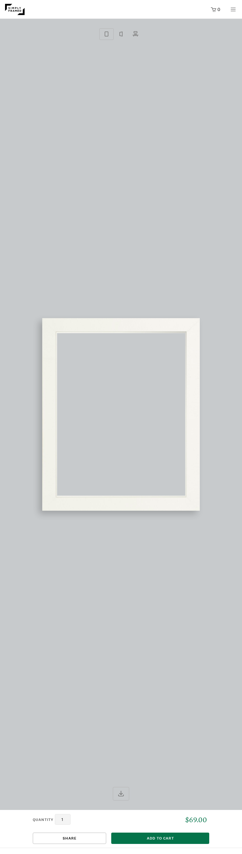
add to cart (160, 838)
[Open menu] (233, 11)
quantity (43, 819)
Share (70, 838)
